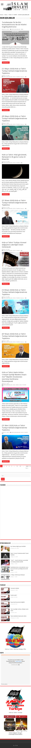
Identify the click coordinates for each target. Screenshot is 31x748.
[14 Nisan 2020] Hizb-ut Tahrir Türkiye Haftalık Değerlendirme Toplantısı (14, 292)
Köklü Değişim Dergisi (15, 733)
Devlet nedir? (14, 595)
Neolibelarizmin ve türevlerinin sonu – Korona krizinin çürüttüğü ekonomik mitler (20, 569)
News (6, 14)
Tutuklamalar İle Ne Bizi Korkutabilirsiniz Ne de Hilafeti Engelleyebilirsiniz (14, 24)
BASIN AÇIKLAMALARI (15, 29)
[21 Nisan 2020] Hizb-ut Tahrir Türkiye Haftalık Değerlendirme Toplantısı (14, 202)
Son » (27, 468)
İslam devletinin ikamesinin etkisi (18, 616)
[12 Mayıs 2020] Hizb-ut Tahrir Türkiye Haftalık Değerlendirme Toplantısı (14, 71)
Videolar (22, 76)
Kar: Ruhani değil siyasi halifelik (18, 546)
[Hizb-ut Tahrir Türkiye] (15, 700)
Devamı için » (6, 62)
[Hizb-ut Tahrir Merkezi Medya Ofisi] (15, 636)
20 (20, 466)
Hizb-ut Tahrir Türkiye (15, 712)
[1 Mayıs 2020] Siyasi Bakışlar (18, 574)
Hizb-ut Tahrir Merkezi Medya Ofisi (15, 649)
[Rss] (14, 745)
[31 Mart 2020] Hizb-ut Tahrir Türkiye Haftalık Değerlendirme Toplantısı (14, 427)
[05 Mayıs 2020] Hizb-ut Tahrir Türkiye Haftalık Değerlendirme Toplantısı (14, 118)
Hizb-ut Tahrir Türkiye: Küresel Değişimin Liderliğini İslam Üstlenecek (14, 244)
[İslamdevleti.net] (15, 6)
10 (17, 466)
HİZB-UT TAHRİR (13, 14)
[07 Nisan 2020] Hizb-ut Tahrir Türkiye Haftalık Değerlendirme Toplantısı (14, 336)
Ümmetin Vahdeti (15, 588)
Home (1, 14)
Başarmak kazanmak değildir (18, 602)
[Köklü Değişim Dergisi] (15, 723)
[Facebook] (15, 745)
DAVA (14, 384)
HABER (17, 384)
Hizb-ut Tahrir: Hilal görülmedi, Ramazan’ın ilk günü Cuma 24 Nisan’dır (14, 157)
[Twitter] (17, 745)
